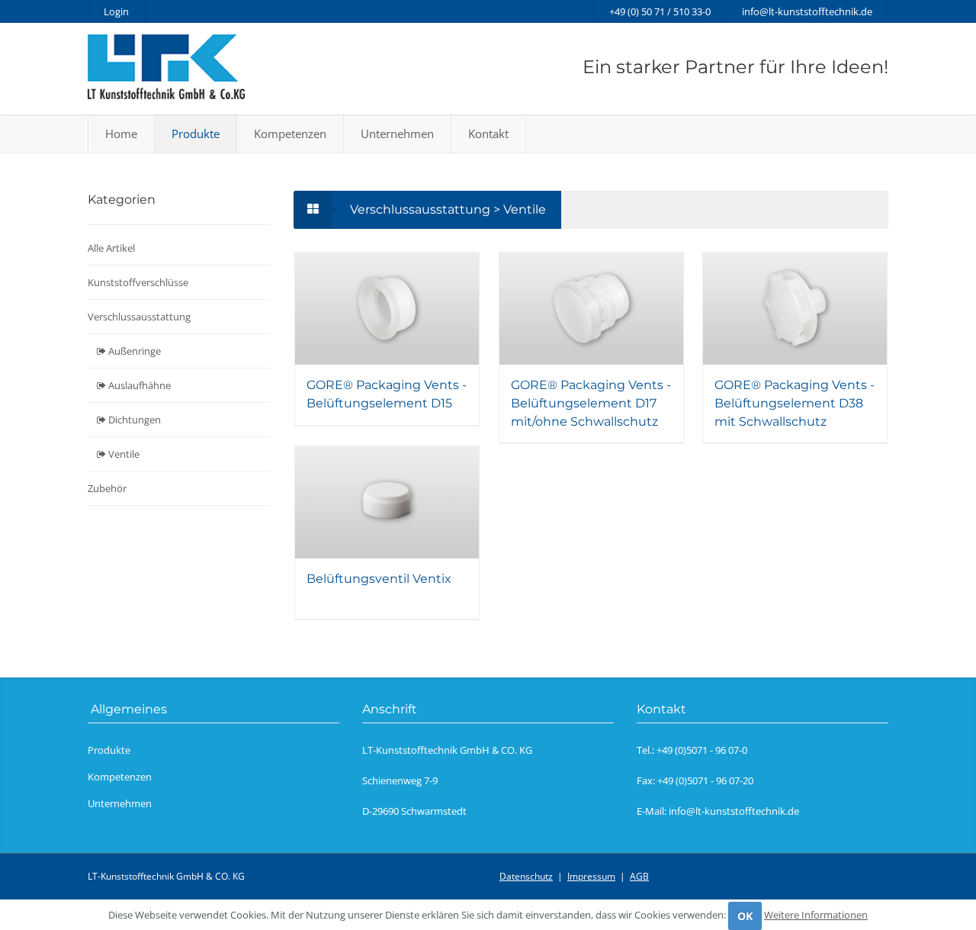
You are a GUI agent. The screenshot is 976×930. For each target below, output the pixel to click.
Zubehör (107, 488)
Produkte (196, 133)
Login (116, 11)
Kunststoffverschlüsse (138, 282)
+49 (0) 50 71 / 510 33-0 (660, 11)
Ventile (123, 454)
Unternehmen (397, 133)
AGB (639, 876)
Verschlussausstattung (139, 316)
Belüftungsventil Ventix (379, 578)
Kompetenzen (290, 133)
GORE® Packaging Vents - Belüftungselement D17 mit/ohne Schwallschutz (591, 403)
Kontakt (488, 133)
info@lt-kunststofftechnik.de (807, 11)
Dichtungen (133, 419)
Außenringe (133, 351)
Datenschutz (526, 876)
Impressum (591, 876)
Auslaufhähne (138, 385)
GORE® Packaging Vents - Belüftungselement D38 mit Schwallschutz (794, 403)
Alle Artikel (111, 248)
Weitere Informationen (816, 915)
